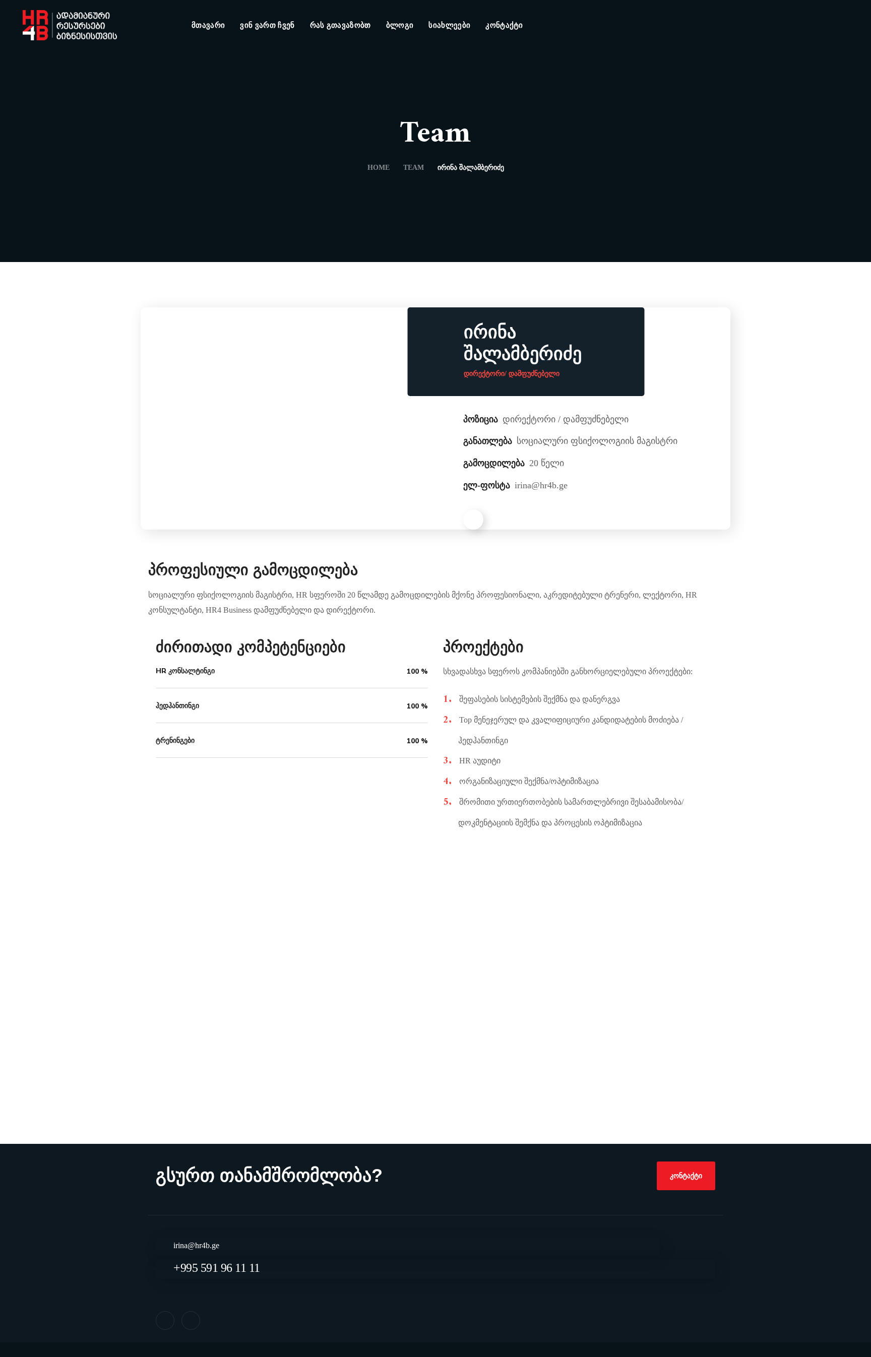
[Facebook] (165, 1320)
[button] (686, 1175)
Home (378, 167)
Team (413, 167)
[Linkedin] (190, 1320)
